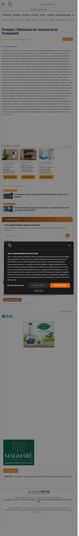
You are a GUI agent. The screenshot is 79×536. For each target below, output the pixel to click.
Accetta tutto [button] (60, 285)
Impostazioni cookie (53, 277)
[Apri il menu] (3, 4)
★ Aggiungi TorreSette (12, 300)
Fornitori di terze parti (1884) (22, 267)
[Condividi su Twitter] (7, 316)
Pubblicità (49, 500)
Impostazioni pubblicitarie (59, 275)
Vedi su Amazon (10, 177)
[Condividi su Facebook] (3, 316)
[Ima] (38, 335)
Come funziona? (7, 306)
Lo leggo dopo (67, 39)
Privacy (23, 500)
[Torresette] (10, 4)
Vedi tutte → (69, 146)
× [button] (69, 245)
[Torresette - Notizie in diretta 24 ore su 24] (39, 492)
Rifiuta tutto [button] (39, 285)
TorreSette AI (8, 500)
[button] (16, 285)
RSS (38, 502)
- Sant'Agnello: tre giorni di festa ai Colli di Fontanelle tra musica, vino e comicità (37, 476)
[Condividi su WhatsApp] (11, 316)
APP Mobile (57, 500)
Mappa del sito (67, 500)
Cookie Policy (40, 500)
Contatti (16, 500)
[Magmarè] (18, 452)
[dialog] (39, 268)
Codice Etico (31, 500)
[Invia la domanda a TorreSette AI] (68, 235)
